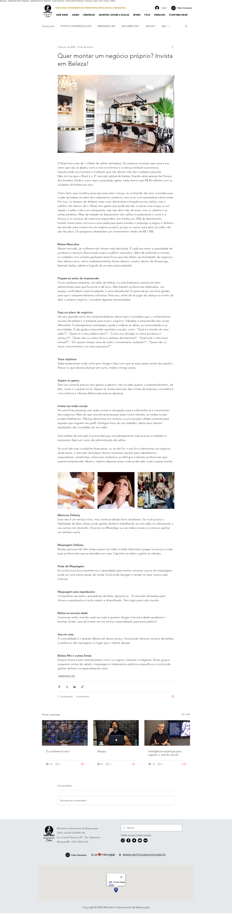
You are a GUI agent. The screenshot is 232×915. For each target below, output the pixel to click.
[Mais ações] (172, 47)
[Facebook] (128, 840)
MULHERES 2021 (130, 26)
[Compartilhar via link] (82, 686)
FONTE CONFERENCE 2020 (76, 26)
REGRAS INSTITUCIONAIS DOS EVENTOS (144, 854)
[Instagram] (123, 840)
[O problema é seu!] (65, 733)
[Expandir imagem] (76, 490)
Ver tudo (186, 714)
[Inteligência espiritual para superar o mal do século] (167, 733)
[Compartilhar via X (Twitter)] (66, 686)
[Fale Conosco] (173, 8)
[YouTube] (140, 840)
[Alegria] (116, 733)
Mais (164, 26)
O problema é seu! (58, 751)
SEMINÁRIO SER (106, 26)
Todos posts (48, 26)
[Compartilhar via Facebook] (59, 686)
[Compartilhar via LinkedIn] (74, 686)
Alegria (101, 751)
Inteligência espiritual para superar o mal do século (164, 753)
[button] (63, 15)
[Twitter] (134, 840)
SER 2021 (150, 26)
